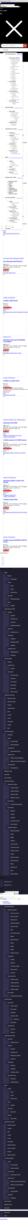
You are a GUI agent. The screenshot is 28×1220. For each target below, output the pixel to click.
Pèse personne (15, 173)
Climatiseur (14, 146)
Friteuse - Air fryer (14, 850)
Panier (5, 1215)
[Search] (20, 899)
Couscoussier (12, 188)
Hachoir (13, 75)
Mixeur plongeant (16, 73)
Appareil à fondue (16, 99)
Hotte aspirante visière (15, 209)
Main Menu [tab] (6, 901)
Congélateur (12, 220)
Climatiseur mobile (14, 148)
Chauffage (11, 135)
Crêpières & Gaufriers (12, 784)
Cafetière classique (13, 189)
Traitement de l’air (13, 150)
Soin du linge (12, 111)
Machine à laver (12, 211)
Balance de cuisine (13, 193)
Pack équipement (13, 218)
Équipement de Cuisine (10, 177)
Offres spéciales (7, 777)
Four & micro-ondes (15, 69)
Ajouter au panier (7, 307)
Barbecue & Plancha (14, 64)
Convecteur (14, 142)
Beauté (6, 157)
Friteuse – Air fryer (16, 59)
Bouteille (11, 192)
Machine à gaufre (15, 92)
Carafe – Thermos (13, 191)
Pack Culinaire (12, 100)
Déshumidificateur (16, 153)
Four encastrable (15, 202)
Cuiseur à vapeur (15, 66)
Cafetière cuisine (11, 708)
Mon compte (7, 1212)
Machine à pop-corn (15, 97)
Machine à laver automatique (15, 216)
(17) (8, 881)
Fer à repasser (15, 114)
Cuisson (11, 201)
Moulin (13, 77)
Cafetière (14, 82)
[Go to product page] (15, 284)
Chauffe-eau (12, 132)
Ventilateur (14, 145)
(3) (7, 884)
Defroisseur (14, 115)
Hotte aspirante (12, 206)
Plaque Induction (14, 873)
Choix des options (7, 388)
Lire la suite (6, 270)
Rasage (10, 166)
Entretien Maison (9, 107)
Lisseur (13, 163)
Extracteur (14, 89)
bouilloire (12, 840)
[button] (1, 895)
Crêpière (11, 185)
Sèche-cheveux (15, 165)
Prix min (2, 892)
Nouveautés (8, 228)
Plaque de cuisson (16, 60)
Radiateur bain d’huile (15, 140)
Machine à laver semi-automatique (16, 213)
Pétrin (13, 67)
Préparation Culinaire (14, 57)
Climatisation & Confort (11, 128)
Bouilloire (14, 84)
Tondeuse (14, 168)
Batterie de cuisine (13, 181)
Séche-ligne (16, 119)
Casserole (11, 182)
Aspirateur (14, 123)
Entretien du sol (12, 122)
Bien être (11, 172)
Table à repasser (15, 112)
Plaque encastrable (14, 205)
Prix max (21, 892)
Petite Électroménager (10, 54)
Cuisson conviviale (13, 91)
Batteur (13, 74)
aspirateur (5, 419)
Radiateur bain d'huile (15, 625)
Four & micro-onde (8, 258)
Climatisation (12, 143)
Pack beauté (12, 169)
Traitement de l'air (11, 648)
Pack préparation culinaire (15, 103)
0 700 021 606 (3, 1219)
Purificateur (14, 152)
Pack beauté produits (15, 598)
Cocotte (10, 186)
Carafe (8, 711)
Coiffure (11, 161)
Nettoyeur (14, 125)
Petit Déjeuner (12, 81)
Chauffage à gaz (15, 138)
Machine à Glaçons (14, 79)
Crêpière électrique (14, 94)
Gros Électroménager (10, 197)
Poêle (10, 184)
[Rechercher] (25, 45)
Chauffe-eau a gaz (16, 134)
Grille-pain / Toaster (14, 86)
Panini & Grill (15, 62)
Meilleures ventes (8, 771)
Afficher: (2, 553)
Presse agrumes (15, 88)
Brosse (13, 162)
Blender (13, 71)
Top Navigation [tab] (7, 903)
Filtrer (16, 893)
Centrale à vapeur (15, 116)
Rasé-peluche (15, 121)
